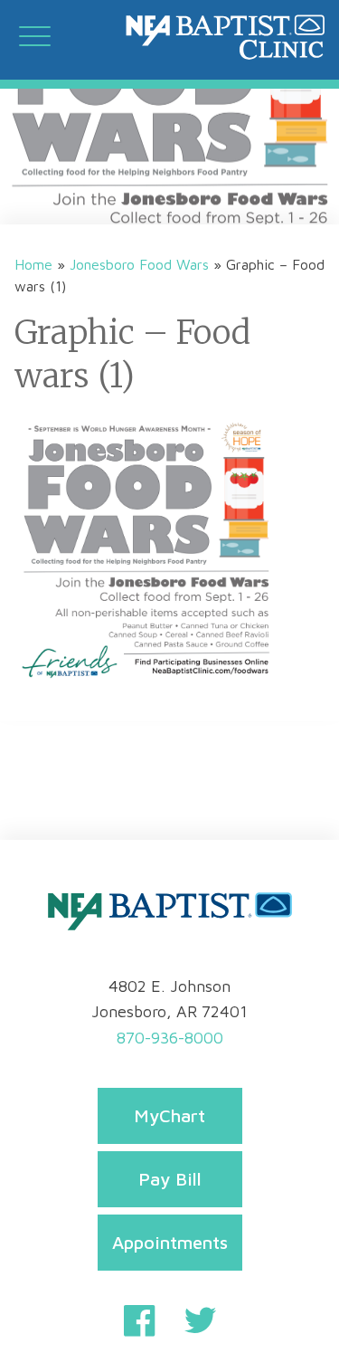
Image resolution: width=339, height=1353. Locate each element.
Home (33, 264)
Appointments (170, 1242)
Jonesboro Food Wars (139, 264)
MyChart (169, 1115)
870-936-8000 (170, 1037)
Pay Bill (170, 1178)
